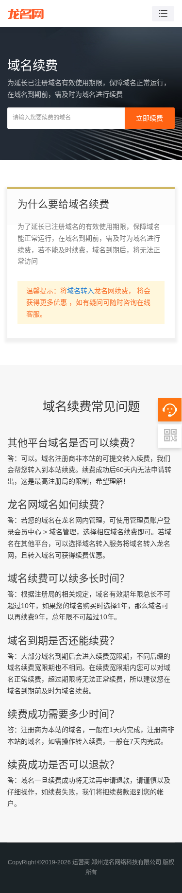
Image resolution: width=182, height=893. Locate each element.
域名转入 (80, 291)
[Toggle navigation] (163, 14)
